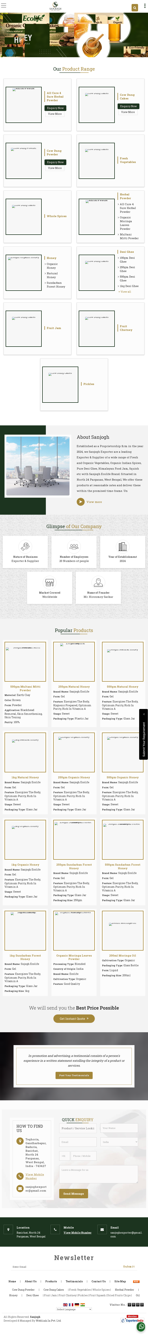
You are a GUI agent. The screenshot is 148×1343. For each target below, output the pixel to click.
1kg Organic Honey (25, 864)
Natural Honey (52, 275)
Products (51, 1281)
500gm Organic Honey (123, 777)
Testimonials (74, 1281)
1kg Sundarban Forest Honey (25, 957)
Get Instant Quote (72, 1018)
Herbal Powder (125, 196)
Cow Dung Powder (54, 152)
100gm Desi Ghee (127, 259)
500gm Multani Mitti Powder (25, 688)
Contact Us (99, 1281)
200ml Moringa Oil (122, 955)
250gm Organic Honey (74, 777)
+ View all (124, 291)
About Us (30, 1281)
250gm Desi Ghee (127, 269)
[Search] (135, 7)
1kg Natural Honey (25, 777)
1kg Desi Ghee (129, 286)
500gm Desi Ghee (127, 278)
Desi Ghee (127, 252)
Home (12, 1281)
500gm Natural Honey (122, 686)
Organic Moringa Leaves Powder (126, 223)
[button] (34, 1176)
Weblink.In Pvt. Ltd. (48, 1320)
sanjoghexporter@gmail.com (36, 1188)
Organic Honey (52, 265)
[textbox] (78, 1128)
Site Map (120, 1281)
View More (55, 114)
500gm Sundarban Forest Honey (122, 866)
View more (94, 502)
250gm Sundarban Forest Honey (74, 866)
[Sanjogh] (55, 6)
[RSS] (136, 1281)
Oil (138, 1295)
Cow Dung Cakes (127, 96)
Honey (51, 258)
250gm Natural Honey (74, 686)
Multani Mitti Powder (129, 236)
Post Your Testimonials (74, 1075)
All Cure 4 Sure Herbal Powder (55, 96)
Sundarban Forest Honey (56, 284)
